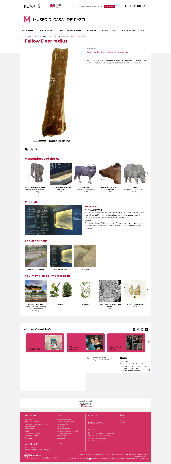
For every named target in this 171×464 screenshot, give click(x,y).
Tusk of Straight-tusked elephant (60, 188)
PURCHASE (109, 6)
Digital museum (70, 30)
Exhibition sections (49, 36)
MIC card (60, 426)
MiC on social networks (74, 348)
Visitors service (63, 424)
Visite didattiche (63, 429)
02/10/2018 (134, 366)
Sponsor (123, 423)
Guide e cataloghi (64, 433)
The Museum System (33, 433)
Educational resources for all (99, 436)
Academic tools (35, 444)
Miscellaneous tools (135, 304)
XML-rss (145, 459)
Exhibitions (95, 422)
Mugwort (85, 304)
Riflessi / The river (36, 304)
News (122, 417)
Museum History (32, 422)
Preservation (30, 426)
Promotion (29, 429)
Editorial (28, 419)
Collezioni (46, 30)
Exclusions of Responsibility (108, 459)
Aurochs (85, 187)
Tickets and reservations (66, 422)
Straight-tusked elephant (36, 187)
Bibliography (30, 447)
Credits (121, 459)
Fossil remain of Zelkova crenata (110, 305)
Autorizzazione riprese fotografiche (39, 450)
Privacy (94, 459)
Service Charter (31, 436)
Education (109, 30)
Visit (144, 30)
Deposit (85, 270)
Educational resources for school (101, 433)
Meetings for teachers (97, 438)
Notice (122, 420)
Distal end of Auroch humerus (110, 188)
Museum (27, 30)
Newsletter (29, 438)
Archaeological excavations (36, 424)
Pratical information (65, 419)
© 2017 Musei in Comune (79, 459)
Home (27, 36)
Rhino (135, 187)
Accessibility (62, 436)
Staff (27, 431)
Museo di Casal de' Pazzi (59, 19)
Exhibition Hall (63, 36)
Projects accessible (95, 441)
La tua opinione (63, 438)
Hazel (60, 304)
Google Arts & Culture (115, 348)
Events (91, 30)
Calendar (129, 30)
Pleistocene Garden (35, 270)
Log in (119, 6)
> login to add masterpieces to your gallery (107, 52)
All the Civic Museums (91, 6)
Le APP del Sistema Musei (67, 431)
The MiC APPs (34, 349)
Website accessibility (133, 459)
